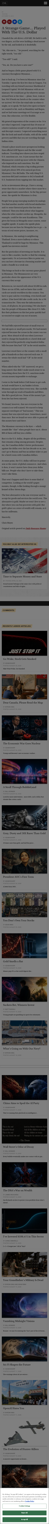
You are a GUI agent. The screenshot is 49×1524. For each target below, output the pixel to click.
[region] (24, 1506)
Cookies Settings (24, 1506)
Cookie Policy (29, 1501)
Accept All (24, 1519)
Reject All (24, 1513)
